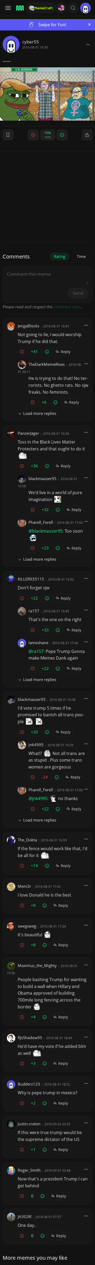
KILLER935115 (31, 579)
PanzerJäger (28, 433)
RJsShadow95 (30, 1037)
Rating (59, 256)
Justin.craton (29, 1123)
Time (81, 256)
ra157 (33, 610)
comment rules (67, 306)
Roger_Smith (29, 1170)
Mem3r (24, 886)
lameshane (38, 642)
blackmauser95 (42, 478)
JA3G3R (24, 1216)
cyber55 (30, 42)
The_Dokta (27, 839)
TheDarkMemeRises (46, 364)
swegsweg (27, 926)
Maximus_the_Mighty (37, 965)
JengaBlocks (28, 325)
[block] (88, 44)
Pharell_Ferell (40, 522)
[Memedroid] (19, 8)
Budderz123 (29, 1084)
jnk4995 (36, 744)
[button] (73, 8)
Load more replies (39, 413)
